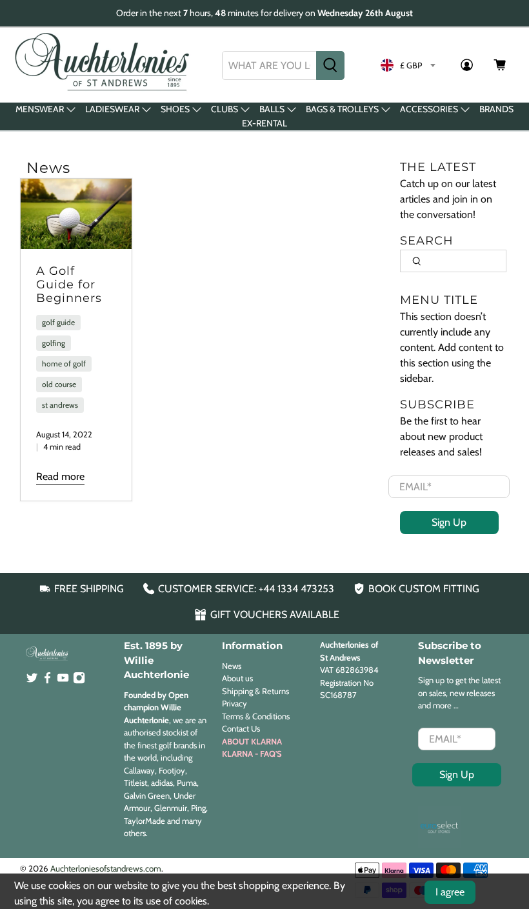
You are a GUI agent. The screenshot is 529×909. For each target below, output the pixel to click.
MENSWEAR (39, 109)
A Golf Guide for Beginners (69, 284)
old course (59, 384)
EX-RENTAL (264, 123)
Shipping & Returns (255, 691)
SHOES (175, 109)
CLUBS (224, 109)
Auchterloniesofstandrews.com (105, 868)
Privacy (234, 703)
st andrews (60, 405)
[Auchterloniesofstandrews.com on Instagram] (79, 681)
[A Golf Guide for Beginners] (76, 214)
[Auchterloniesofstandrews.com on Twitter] (32, 681)
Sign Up (449, 522)
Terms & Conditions (256, 716)
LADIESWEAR (112, 109)
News (231, 666)
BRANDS (496, 109)
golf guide (58, 322)
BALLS (271, 109)
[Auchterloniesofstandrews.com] (104, 65)
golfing (53, 343)
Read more (60, 476)
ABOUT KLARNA (252, 741)
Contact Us (241, 728)
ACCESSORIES (429, 109)
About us (237, 678)
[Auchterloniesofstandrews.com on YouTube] (63, 681)
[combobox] (269, 65)
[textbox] (407, 65)
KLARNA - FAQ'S (252, 753)
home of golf (64, 363)
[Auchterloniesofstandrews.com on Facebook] (47, 681)
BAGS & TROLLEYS (342, 109)
